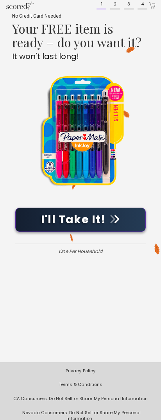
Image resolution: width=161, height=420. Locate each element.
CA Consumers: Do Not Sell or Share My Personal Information (80, 398)
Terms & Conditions (81, 384)
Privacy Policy (80, 371)
